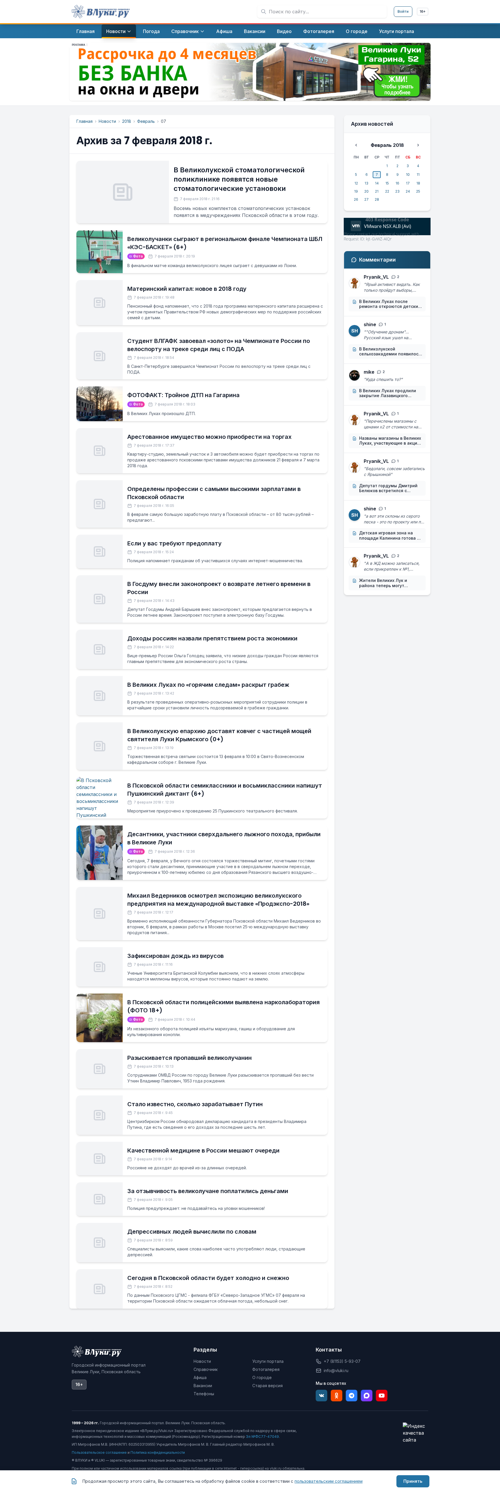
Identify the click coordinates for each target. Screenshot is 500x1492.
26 (356, 199)
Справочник (206, 1369)
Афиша (200, 1377)
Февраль (146, 121)
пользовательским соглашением (329, 1481)
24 (408, 191)
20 (366, 191)
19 (356, 191)
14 (377, 183)
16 (397, 183)
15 (387, 183)
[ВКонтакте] (321, 1395)
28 (377, 199)
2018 (126, 121)
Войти (403, 11)
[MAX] (366, 1395)
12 (356, 183)
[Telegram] (351, 1395)
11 (418, 174)
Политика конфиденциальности (157, 1452)
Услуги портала (268, 1361)
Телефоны (204, 1393)
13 (366, 183)
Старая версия (267, 1385)
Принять (412, 1481)
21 (376, 191)
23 (397, 191)
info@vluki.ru (336, 1370)
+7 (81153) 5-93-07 (342, 1361)
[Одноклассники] (336, 1395)
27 (366, 199)
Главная (84, 121)
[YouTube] (381, 1395)
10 (408, 174)
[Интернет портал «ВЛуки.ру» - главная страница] (101, 12)
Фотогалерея (266, 1369)
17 (408, 183)
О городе (262, 1377)
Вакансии (203, 1385)
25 (418, 191)
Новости (107, 121)
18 (418, 183)
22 (387, 191)
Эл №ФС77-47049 (262, 1436)
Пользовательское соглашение (99, 1452)
